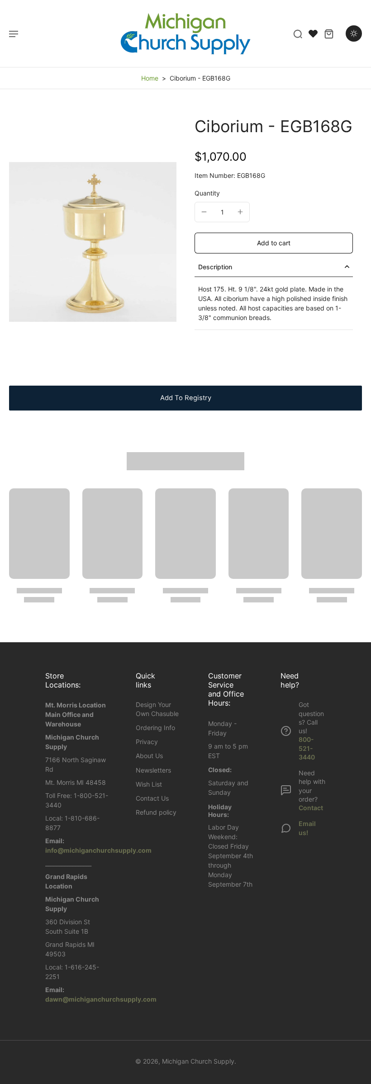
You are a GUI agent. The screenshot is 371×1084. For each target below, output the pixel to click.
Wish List (149, 784)
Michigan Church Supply (198, 1061)
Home (149, 78)
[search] (298, 33)
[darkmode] (354, 33)
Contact (311, 808)
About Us (149, 755)
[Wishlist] (313, 33)
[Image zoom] (92, 242)
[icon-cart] (328, 33)
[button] (274, 243)
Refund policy (156, 812)
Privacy (147, 741)
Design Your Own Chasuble (157, 709)
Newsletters (153, 770)
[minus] (204, 211)
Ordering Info (155, 727)
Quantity (207, 193)
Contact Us (152, 798)
